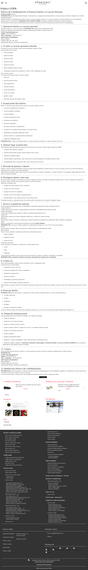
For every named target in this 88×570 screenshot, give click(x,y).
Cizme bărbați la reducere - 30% (13, 507)
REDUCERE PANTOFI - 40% (12, 494)
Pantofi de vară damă (53, 484)
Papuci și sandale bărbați (54, 487)
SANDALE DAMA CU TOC (55, 522)
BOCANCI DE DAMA (10, 440)
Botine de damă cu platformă (11, 450)
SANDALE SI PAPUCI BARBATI (56, 454)
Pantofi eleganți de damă (10, 472)
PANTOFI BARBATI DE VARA (55, 450)
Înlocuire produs (7, 544)
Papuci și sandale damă (53, 483)
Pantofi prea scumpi (9, 515)
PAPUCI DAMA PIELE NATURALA (57, 507)
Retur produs (6, 547)
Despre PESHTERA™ (9, 533)
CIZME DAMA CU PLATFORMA (13, 459)
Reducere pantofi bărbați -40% (13, 500)
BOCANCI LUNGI (9, 463)
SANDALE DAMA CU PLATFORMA (57, 520)
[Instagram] (54, 540)
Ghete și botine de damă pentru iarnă (13, 435)
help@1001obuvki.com (57, 533)
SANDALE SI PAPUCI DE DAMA (55, 500)
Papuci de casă (50, 492)
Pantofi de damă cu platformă (54, 433)
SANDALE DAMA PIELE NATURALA (57, 517)
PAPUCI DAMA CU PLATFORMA (56, 510)
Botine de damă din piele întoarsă (12, 452)
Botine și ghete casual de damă (12, 437)
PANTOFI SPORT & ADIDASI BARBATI (57, 448)
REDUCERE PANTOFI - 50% (54, 481)
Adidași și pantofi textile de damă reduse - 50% (17, 490)
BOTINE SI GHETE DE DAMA (12, 432)
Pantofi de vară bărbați (53, 489)
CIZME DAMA (7, 455)
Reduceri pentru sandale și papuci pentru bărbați (17, 492)
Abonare (7, 394)
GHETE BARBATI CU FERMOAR (56, 467)
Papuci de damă (51, 494)
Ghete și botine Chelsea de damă (12, 446)
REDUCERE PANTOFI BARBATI (14, 486)
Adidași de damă (10, 476)
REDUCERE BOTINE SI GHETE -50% (15, 484)
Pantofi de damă (8, 468)
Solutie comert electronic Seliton (44, 568)
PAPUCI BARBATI (52, 457)
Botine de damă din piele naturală (12, 442)
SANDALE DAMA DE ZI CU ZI (56, 514)
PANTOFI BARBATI (51, 442)
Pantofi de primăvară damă (54, 435)
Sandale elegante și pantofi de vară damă (57, 486)
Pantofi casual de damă (10, 470)
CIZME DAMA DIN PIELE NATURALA (14, 457)
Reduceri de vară (9, 521)
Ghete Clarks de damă (10, 444)
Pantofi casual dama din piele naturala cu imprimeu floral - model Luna (69, 385)
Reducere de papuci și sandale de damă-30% (16, 513)
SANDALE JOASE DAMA (54, 519)
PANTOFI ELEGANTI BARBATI (55, 446)
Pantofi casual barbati (52, 444)
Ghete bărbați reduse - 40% (12, 496)
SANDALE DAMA (52, 513)
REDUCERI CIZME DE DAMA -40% (15, 499)
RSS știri (7, 422)
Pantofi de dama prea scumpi (12, 517)
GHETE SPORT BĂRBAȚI (54, 469)
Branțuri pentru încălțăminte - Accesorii (57, 475)
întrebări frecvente (21, 539)
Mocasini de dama (52, 437)
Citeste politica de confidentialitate (44, 561)
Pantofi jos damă (9, 480)
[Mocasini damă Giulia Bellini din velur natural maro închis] (7, 388)
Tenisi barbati (51, 452)
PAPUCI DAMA (51, 502)
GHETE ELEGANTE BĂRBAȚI (55, 470)
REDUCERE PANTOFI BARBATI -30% (15, 509)
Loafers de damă (51, 439)
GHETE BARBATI (51, 460)
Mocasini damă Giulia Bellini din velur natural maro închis (28, 385)
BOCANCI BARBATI (53, 465)
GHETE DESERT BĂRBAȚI (54, 472)
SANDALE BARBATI (53, 456)
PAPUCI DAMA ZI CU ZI (54, 504)
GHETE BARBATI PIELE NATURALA (57, 463)
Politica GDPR (7, 551)
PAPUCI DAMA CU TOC (54, 509)
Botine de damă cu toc (10, 448)
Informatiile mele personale (44, 564)
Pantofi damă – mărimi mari (54, 497)
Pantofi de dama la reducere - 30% (14, 512)
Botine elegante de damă (10, 439)
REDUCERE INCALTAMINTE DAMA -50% (16, 487)
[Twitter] (51, 540)
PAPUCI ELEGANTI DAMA (55, 506)
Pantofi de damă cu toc (53, 431)
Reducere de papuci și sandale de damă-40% (16, 503)
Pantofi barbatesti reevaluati (12, 519)
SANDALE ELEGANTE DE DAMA (56, 516)
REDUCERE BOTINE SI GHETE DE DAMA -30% (18, 510)
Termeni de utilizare (8, 537)
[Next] (41, 388)
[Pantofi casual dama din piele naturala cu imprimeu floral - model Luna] (49, 388)
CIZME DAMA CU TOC (11, 461)
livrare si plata (7, 540)
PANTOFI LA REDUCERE (53, 478)
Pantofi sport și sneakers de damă (12, 474)
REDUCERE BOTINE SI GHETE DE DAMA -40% (18, 497)
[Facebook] (47, 540)
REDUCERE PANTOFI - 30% (12, 505)
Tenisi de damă (9, 478)
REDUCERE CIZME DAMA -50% (14, 483)
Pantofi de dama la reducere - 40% (14, 502)
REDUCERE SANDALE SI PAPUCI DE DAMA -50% (18, 489)
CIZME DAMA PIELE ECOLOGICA (13, 465)
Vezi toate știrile (7, 425)
